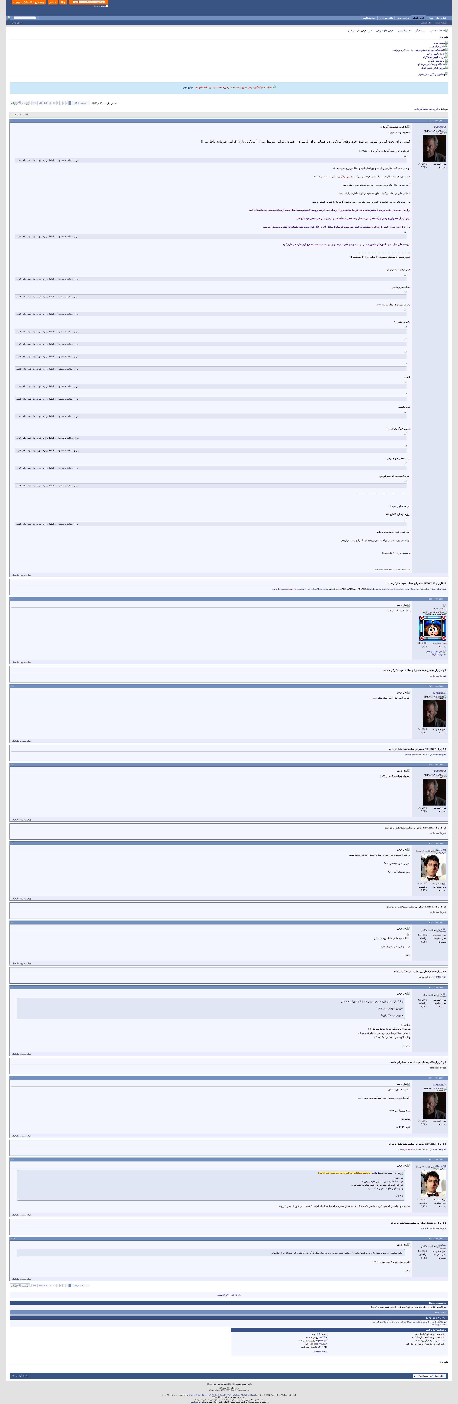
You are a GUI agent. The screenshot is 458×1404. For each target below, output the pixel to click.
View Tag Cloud (438, 1324)
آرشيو (19, 1375)
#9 (12, 1159)
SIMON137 (440, 977)
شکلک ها (323, 1337)
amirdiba (276, 589)
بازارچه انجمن (403, 18)
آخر (18, 102)
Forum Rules (320, 1351)
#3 (12, 686)
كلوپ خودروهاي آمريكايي (426, 109)
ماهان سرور (439, 43)
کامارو (433, 1321)
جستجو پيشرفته (16, 22)
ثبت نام (52, 2)
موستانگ (441, 1321)
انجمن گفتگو (418, 18)
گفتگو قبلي (235, 1295)
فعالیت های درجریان (437, 18)
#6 (12, 922)
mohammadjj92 (377, 589)
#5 (12, 843)
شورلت (376, 1321)
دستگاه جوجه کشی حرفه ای (431, 64)
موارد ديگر (421, 30)
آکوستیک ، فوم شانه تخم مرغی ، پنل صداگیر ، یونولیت (419, 50)
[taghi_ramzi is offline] (432, 628)
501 (40, 103)
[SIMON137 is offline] (434, 148)
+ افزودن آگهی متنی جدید (431, 74)
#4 (12, 764)
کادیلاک (417, 1321)
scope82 (409, 589)
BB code (321, 1334)
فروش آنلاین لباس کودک (433, 68)
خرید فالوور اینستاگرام (434, 57)
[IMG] (321, 1340)
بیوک (403, 1321)
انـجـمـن (434, 30)
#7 (12, 987)
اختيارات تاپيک (21, 114)
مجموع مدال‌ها (439, 654)
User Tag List (440, 1312)
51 (50, 103)
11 (54, 103)
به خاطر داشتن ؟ (100, 6)
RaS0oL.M (399, 589)
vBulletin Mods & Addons (244, 1395)
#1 (12, 120)
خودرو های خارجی (385, 30)
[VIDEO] (322, 1343)
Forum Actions (441, 23)
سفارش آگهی (369, 18)
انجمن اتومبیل (404, 30)
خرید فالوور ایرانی (436, 53)
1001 (34, 103)
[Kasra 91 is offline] (433, 867)
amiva (401, 1149)
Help (63, 2)
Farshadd (300, 589)
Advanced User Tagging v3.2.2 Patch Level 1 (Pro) (210, 1395)
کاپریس (425, 1321)
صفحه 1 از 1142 (79, 103)
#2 (12, 599)
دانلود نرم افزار (386, 18)
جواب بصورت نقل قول (21, 575)
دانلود (26, 1375)
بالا (13, 1375)
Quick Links (426, 23)
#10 (13, 1238)
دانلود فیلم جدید (437, 46)
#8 (12, 1078)
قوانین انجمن (187, 87)
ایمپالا (410, 1321)
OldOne (389, 589)
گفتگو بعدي (223, 1295)
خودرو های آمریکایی (390, 1321)
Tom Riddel (431, 589)
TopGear (442, 589)
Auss (283, 589)
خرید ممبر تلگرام (436, 60)
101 (45, 103)
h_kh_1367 (310, 589)
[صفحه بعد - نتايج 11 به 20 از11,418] (25, 102)
